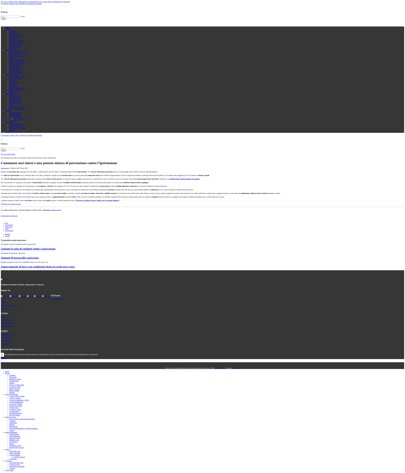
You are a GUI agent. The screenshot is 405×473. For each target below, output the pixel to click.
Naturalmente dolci (16, 71)
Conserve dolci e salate (18, 52)
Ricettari (12, 48)
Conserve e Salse (16, 42)
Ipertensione (14, 86)
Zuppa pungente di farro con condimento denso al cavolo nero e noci (38, 266)
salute (7, 229)
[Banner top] (21, 4)
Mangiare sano (14, 101)
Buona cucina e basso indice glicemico (17, 78)
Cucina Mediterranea (17, 60)
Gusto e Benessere (7, 320)
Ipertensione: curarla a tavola (52, 210)
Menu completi (14, 46)
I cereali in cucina (15, 67)
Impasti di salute (15, 99)
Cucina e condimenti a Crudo (19, 400)
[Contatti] (6, 23)
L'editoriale (13, 120)
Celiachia (12, 80)
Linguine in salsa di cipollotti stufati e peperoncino (28, 248)
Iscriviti (3, 358)
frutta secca (9, 227)
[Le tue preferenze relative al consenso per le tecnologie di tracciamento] (2, 355)
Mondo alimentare (12, 94)
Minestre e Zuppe (15, 35)
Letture (7, 111)
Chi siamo (9, 122)
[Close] (2, 139)
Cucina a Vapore (15, 54)
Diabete (12, 84)
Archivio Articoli (19, 118)
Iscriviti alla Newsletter (17, 128)
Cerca (3, 19)
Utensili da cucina (16, 107)
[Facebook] (8, 23)
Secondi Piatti (14, 37)
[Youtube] (12, 23)
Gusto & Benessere (12, 50)
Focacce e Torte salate (17, 41)
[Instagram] (10, 23)
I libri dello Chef (15, 113)
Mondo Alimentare (7, 326)
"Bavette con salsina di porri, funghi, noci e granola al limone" (97, 200)
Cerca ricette (10, 132)
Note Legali (5, 308)
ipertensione (9, 225)
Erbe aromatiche (15, 98)
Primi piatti (13, 33)
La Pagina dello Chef (17, 124)
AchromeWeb (236, 368)
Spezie (12, 105)
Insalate (12, 39)
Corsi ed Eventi (15, 126)
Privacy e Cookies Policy (9, 305)
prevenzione (9, 231)
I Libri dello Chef (6, 334)
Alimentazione (14, 96)
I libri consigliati (15, 115)
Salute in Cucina (11, 75)
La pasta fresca (15, 69)
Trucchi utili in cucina (17, 109)
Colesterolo (13, 82)
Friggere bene (14, 65)
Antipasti (12, 31)
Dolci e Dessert (15, 44)
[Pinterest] (17, 23)
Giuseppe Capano (220, 368)
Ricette (7, 29)
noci (6, 223)
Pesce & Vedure (15, 73)
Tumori (11, 92)
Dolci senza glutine (16, 63)
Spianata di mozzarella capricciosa (20, 257)
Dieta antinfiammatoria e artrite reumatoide (18, 89)
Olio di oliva (13, 103)
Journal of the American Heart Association (184, 179)
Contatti (12, 130)
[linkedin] (15, 23)
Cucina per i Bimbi (16, 61)
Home (7, 27)
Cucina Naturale (15, 117)
